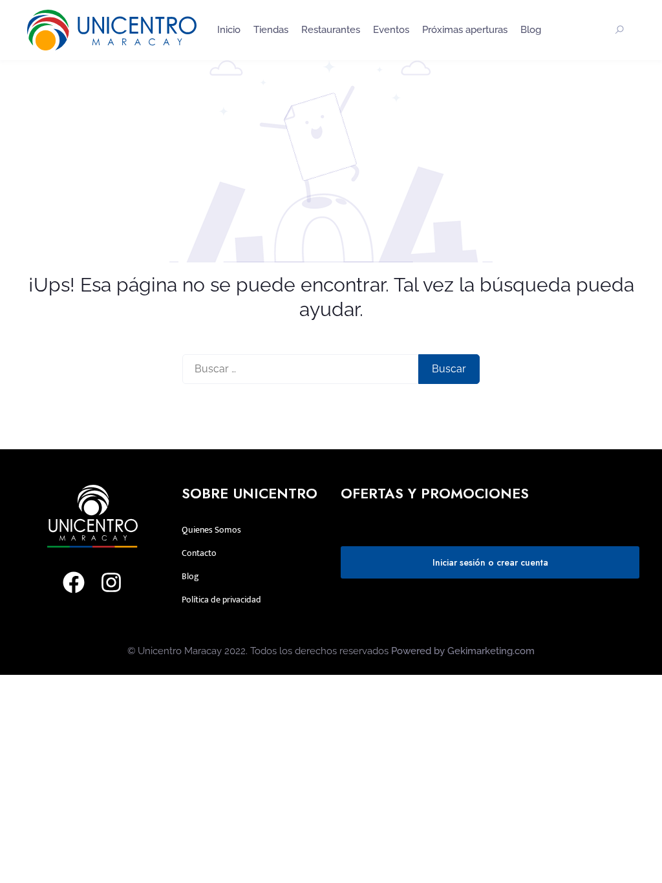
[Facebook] (74, 582)
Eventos (391, 30)
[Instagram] (111, 582)
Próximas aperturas (464, 30)
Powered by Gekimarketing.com (463, 651)
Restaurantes (330, 30)
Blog (530, 30)
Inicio (228, 30)
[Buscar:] (300, 369)
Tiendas (270, 30)
